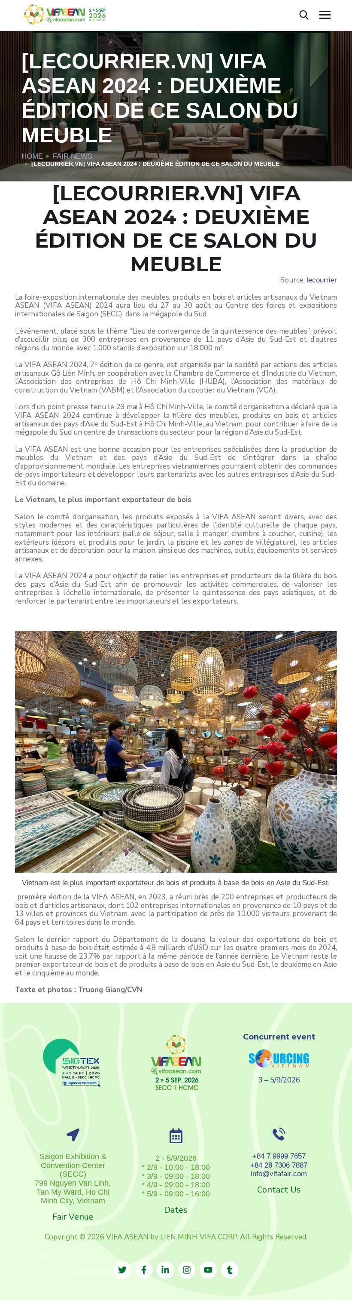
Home (32, 156)
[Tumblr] (229, 1270)
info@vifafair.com (279, 1174)
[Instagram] (186, 1270)
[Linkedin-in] (165, 1270)
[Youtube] (208, 1270)
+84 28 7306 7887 (278, 1165)
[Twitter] (122, 1270)
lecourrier (321, 280)
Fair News (72, 156)
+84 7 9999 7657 (279, 1156)
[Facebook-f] (143, 1270)
